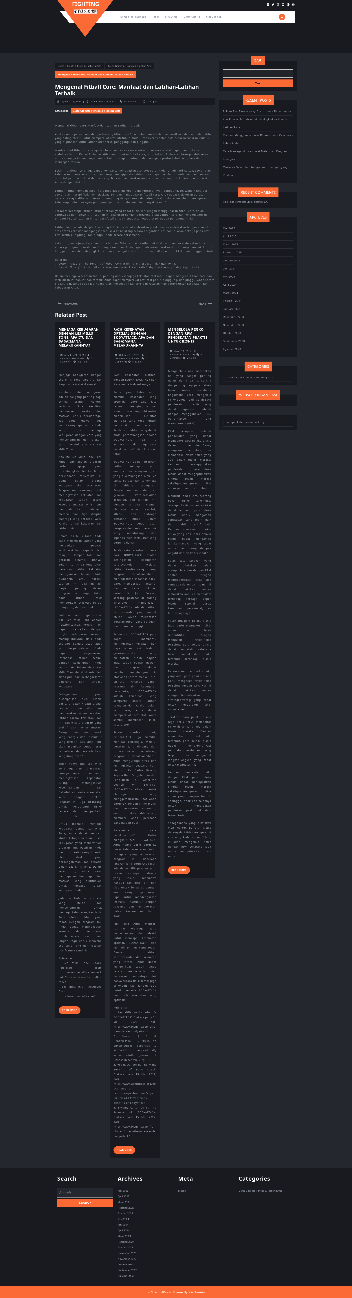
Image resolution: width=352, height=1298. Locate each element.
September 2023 (234, 341)
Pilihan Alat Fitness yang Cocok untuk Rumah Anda (257, 111)
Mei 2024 (229, 276)
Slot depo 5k (214, 17)
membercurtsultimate (103, 101)
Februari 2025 (232, 252)
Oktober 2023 (232, 333)
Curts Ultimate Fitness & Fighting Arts (79, 65)
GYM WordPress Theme (164, 1292)
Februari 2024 (232, 300)
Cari (258, 60)
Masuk (182, 1190)
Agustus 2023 (232, 349)
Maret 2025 (230, 244)
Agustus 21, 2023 (74, 355)
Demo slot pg (192, 17)
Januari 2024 (231, 308)
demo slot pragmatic (133, 17)
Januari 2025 (231, 260)
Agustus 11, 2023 (71, 101)
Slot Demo (171, 17)
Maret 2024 (230, 292)
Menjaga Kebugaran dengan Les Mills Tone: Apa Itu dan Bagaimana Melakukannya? (79, 337)
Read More (71, 1011)
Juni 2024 (229, 268)
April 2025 (229, 236)
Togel (155, 17)
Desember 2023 (233, 316)
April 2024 (229, 284)
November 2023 (233, 324)
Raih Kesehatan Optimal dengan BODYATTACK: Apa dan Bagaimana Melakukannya (133, 337)
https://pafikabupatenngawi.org (243, 422)
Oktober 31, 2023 (129, 355)
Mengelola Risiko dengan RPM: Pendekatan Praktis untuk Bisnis (188, 335)
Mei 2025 (229, 228)
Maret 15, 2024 (182, 351)
